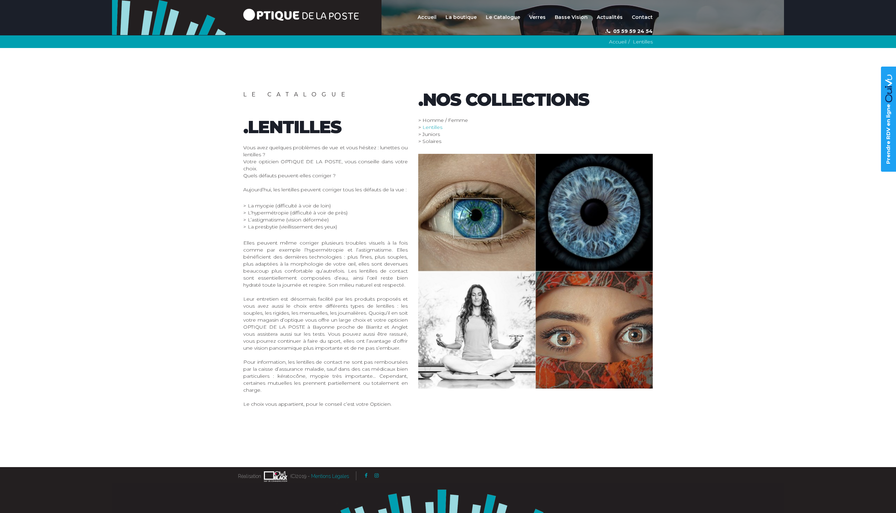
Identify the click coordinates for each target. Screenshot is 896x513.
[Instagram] (376, 475)
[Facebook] (366, 475)
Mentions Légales (330, 476)
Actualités (610, 17)
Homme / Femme (445, 120)
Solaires (431, 141)
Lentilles (432, 127)
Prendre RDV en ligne (888, 133)
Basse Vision (571, 17)
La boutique (461, 17)
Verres (537, 17)
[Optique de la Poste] (301, 15)
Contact (642, 17)
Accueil (427, 17)
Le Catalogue (503, 17)
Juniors (431, 134)
